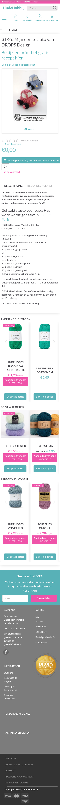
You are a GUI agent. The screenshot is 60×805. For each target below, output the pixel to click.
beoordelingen (29, 140)
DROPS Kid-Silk (15, 446)
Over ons (8, 673)
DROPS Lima (44, 446)
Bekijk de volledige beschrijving (18, 64)
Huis (16, 20)
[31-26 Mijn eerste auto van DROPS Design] (30, 96)
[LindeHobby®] (13, 7)
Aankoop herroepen (9, 697)
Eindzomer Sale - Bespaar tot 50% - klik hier (20, 2)
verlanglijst (27, 20)
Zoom (31, 129)
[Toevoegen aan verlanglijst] (5, 166)
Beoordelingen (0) (39, 185)
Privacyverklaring (16, 782)
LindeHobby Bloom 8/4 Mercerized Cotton (15, 366)
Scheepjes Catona (45, 526)
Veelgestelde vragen (10, 680)
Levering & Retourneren (10, 688)
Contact (10, 770)
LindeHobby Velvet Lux (15, 526)
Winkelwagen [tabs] (52, 20)
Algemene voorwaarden (19, 776)
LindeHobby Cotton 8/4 (44, 370)
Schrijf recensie (13, 143)
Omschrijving (13, 185)
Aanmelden (40, 20)
